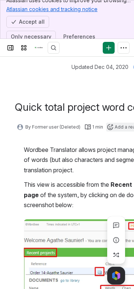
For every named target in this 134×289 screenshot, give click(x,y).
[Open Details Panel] (116, 240)
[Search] (54, 48)
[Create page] (116, 255)
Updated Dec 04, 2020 (99, 67)
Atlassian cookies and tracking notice (52, 9)
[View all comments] (116, 225)
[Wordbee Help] (39, 48)
